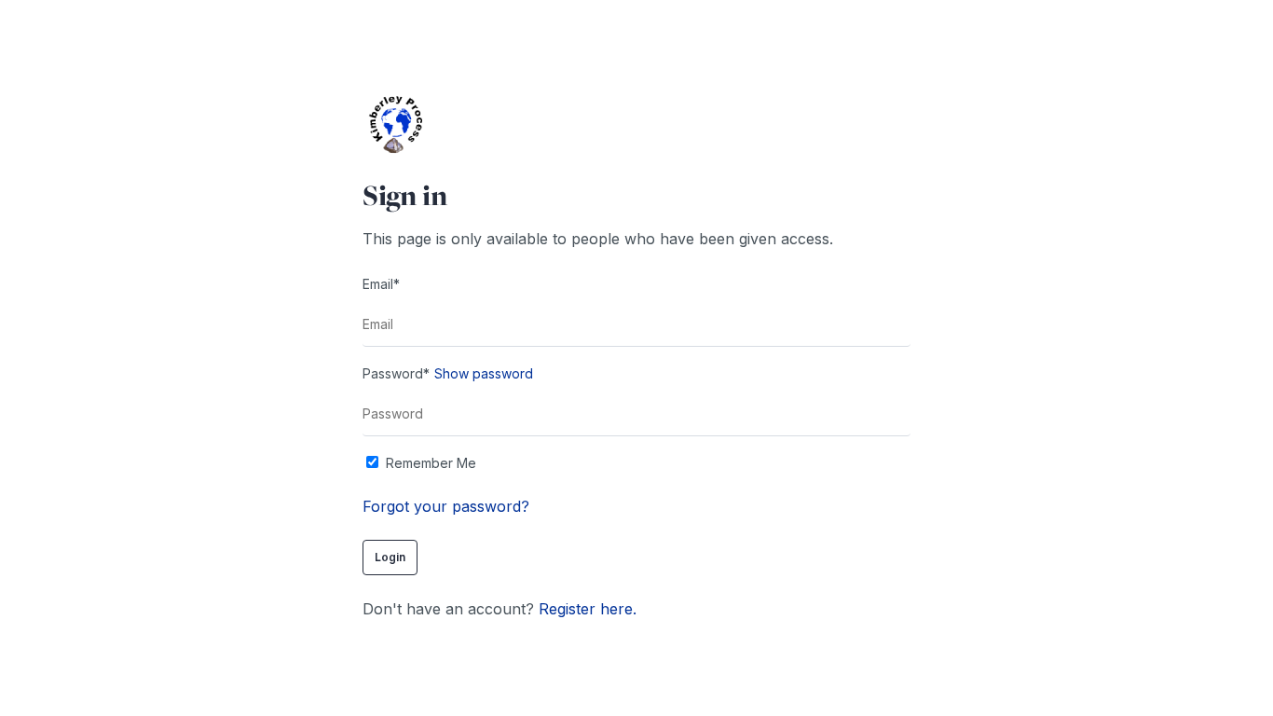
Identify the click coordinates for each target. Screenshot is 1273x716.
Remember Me (431, 463)
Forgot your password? (446, 506)
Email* (381, 284)
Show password (483, 373)
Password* (396, 373)
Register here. (587, 608)
